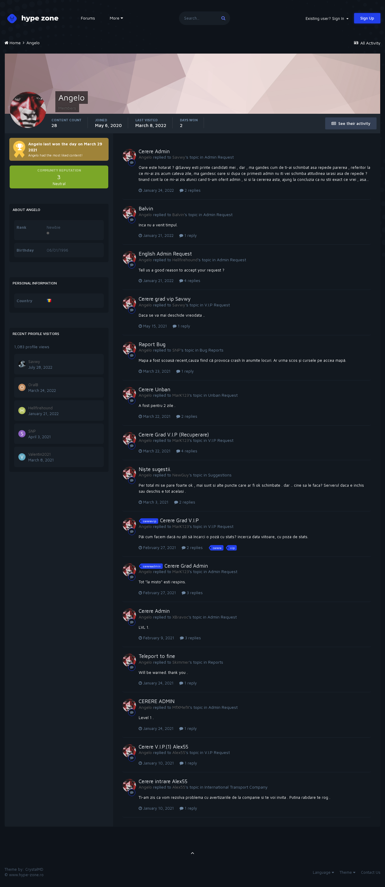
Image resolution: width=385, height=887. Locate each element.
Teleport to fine (157, 656)
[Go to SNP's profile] (22, 433)
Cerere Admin (154, 151)
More (114, 17)
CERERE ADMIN (156, 701)
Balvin (146, 209)
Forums (88, 17)
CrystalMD (34, 869)
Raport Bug (152, 344)
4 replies (191, 280)
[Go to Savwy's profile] (22, 364)
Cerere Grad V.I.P (179, 520)
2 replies (192, 190)
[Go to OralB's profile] (22, 387)
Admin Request (219, 157)
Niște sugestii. (155, 469)
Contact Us (370, 872)
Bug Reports (211, 349)
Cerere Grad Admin (186, 566)
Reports (215, 662)
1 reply (190, 235)
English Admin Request (165, 254)
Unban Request (223, 395)
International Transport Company (236, 786)
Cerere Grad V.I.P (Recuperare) (174, 435)
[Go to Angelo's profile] (129, 155)
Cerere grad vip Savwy (165, 299)
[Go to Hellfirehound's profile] (22, 410)
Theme (346, 872)
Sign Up (367, 18)
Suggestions (220, 474)
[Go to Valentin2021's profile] (22, 457)
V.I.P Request (217, 304)
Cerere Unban (154, 389)
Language (322, 872)
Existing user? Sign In (326, 18)
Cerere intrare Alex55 (163, 781)
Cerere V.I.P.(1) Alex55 (163, 747)
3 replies (194, 592)
